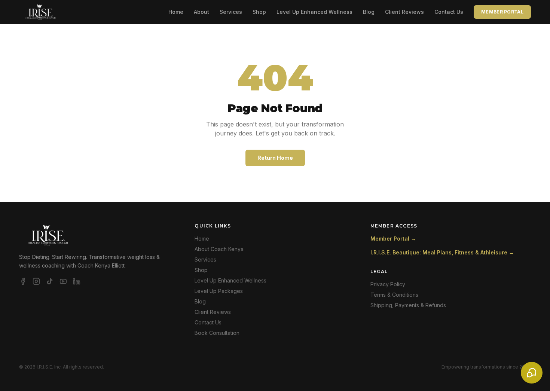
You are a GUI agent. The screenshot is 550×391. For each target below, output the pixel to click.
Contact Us (448, 12)
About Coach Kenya (219, 249)
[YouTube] (63, 281)
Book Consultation (217, 333)
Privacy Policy (387, 284)
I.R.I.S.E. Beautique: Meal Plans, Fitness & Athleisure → (442, 252)
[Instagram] (36, 281)
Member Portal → (393, 238)
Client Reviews (404, 12)
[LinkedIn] (76, 281)
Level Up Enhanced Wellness (314, 12)
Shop (259, 12)
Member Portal (502, 12)
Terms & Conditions (394, 294)
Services (231, 12)
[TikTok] (50, 281)
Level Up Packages (219, 291)
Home (175, 12)
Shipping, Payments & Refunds (408, 305)
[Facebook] (23, 281)
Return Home (275, 158)
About (201, 12)
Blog (369, 12)
